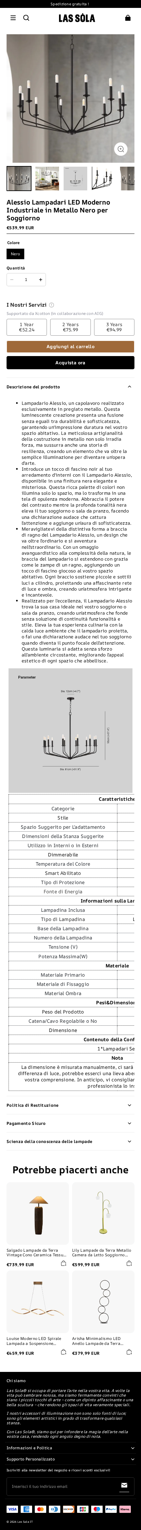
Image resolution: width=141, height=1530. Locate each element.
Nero (15, 254)
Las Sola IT (25, 1522)
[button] (13, 17)
